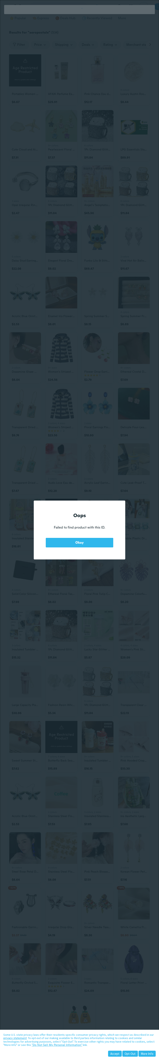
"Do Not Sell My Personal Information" (57, 1045)
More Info (147, 1054)
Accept (114, 1054)
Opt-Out (130, 1054)
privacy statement (15, 1038)
